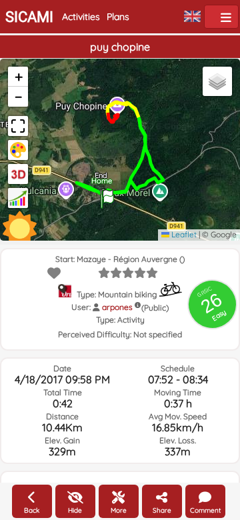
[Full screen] (18, 126)
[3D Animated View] (18, 174)
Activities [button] (81, 17)
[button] (107, 197)
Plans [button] (118, 17)
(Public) (155, 308)
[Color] (18, 150)
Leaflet (183, 234)
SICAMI (29, 17)
